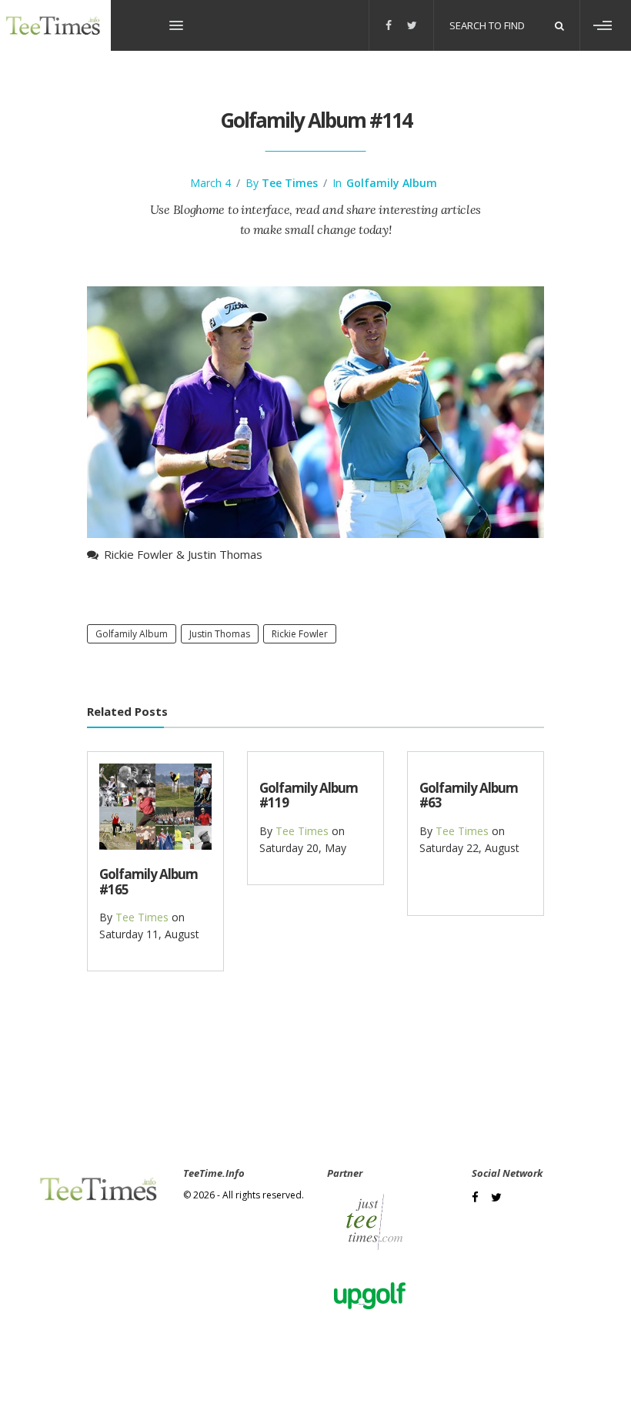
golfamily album (131, 633)
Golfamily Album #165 (148, 881)
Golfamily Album (391, 182)
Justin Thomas (219, 633)
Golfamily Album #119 (308, 795)
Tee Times (290, 182)
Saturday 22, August (469, 848)
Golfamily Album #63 (468, 795)
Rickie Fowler (300, 633)
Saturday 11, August (149, 934)
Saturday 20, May (302, 848)
